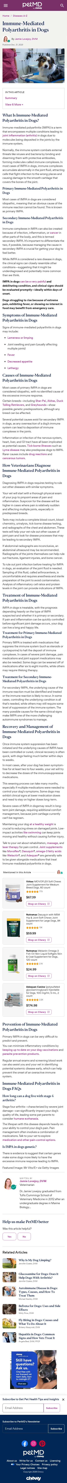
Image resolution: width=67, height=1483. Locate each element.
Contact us (41, 1460)
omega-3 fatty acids (48, 851)
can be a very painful (33, 281)
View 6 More (14, 104)
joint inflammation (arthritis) (19, 135)
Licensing (55, 1460)
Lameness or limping (20, 338)
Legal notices (27, 1468)
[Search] (62, 5)
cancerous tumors (13, 458)
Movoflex (13, 851)
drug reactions (38, 454)
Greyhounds (38, 405)
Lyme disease (10, 450)
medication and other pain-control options (28, 1140)
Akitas (51, 401)
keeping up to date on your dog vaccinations (30, 1050)
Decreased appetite (19, 361)
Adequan (32, 855)
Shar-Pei (41, 401)
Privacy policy (50, 1464)
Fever (11, 355)
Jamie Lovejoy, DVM (26, 39)
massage (52, 843)
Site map (42, 1468)
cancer (54, 233)
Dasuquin (28, 851)
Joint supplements (50, 847)
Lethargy (13, 368)
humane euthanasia (26, 1119)
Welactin (12, 855)
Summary (11, 98)
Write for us (26, 1460)
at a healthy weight (41, 824)
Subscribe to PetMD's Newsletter (21, 1421)
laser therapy (10, 847)
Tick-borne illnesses (39, 446)
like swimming (32, 832)
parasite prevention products (20, 1054)
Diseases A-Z (20, 15)
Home (5, 15)
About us (12, 1460)
